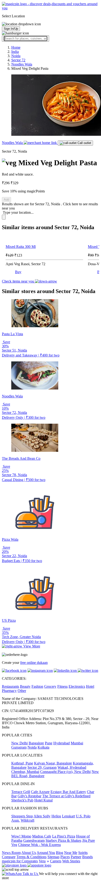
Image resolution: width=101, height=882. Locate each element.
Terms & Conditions (31, 857)
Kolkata (43, 747)
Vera (42, 861)
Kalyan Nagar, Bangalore (53, 763)
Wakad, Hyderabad (72, 767)
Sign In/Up (11, 28)
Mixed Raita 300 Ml (21, 247)
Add (6, 199)
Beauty (25, 686)
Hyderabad (61, 743)
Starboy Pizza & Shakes (63, 840)
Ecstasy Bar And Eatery (68, 792)
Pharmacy (9, 691)
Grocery (50, 686)
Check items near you (18, 281)
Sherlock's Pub (22, 800)
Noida (32, 747)
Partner (76, 857)
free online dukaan (34, 663)
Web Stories (71, 861)
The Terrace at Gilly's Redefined (66, 796)
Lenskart (68, 816)
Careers (55, 861)
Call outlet (84, 143)
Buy (18, 272)
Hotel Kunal (43, 800)
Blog (59, 853)
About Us (28, 853)
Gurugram (19, 747)
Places (65, 857)
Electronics (77, 686)
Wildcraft (27, 820)
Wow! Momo (21, 836)
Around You (46, 853)
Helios (56, 816)
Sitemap (53, 857)
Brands (87, 857)
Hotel (90, 686)
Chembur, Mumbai (25, 772)
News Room (11, 853)
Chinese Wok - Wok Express (39, 845)
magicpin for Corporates (20, 861)
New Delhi (19, 743)
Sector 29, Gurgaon (42, 767)
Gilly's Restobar (29, 796)
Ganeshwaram (34, 840)
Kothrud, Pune (22, 763)
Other (22, 691)
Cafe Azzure (40, 792)
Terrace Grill (20, 792)
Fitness (62, 686)
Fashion (37, 686)
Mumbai (77, 743)
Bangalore (36, 743)
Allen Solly (42, 816)
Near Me (70, 853)
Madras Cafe (41, 836)
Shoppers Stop (22, 816)
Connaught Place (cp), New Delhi (65, 772)
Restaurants (10, 686)
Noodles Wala (13, 143)
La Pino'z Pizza (63, 836)
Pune (48, 743)
